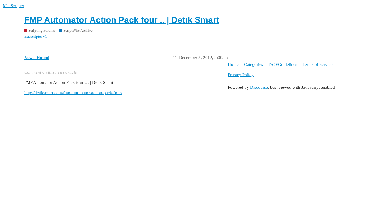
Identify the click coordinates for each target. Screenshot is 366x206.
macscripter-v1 (35, 36)
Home (233, 64)
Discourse (259, 87)
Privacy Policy (241, 74)
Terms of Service (318, 64)
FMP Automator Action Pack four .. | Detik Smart (121, 20)
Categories (253, 64)
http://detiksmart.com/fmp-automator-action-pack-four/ (73, 92)
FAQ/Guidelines (282, 64)
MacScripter (13, 5)
